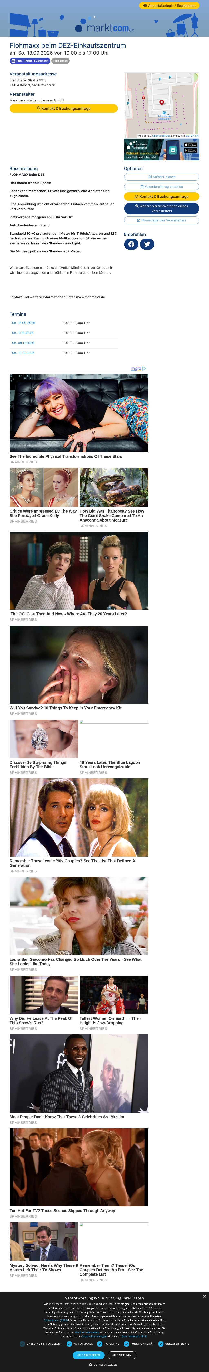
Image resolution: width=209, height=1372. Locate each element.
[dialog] (104, 1332)
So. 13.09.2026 (23, 323)
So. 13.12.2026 (23, 353)
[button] (104, 1364)
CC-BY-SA (192, 135)
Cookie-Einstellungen (94, 1336)
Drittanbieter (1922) (56, 1320)
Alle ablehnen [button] (121, 1355)
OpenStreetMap (161, 135)
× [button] (204, 1296)
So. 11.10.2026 (23, 333)
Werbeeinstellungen (87, 1332)
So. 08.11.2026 (23, 343)
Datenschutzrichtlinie (134, 1336)
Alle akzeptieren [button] (88, 1355)
